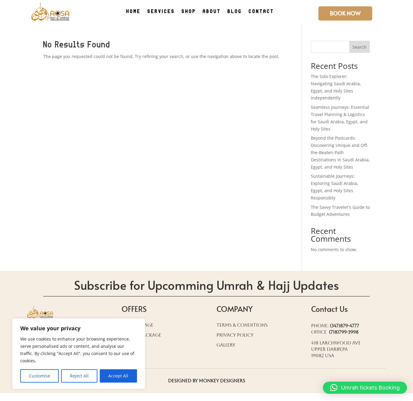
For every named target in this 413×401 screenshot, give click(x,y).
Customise (39, 376)
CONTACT (261, 11)
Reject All (79, 376)
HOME (133, 11)
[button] (365, 388)
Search (359, 47)
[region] (78, 353)
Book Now (345, 13)
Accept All (118, 376)
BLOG (235, 11)
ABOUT (212, 11)
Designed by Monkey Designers (206, 380)
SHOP (189, 11)
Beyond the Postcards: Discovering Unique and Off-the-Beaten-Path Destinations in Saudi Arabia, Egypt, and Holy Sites (340, 152)
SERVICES (161, 11)
